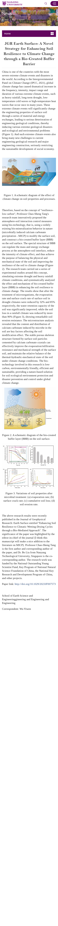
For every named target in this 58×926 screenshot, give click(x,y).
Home (7, 20)
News (14, 20)
